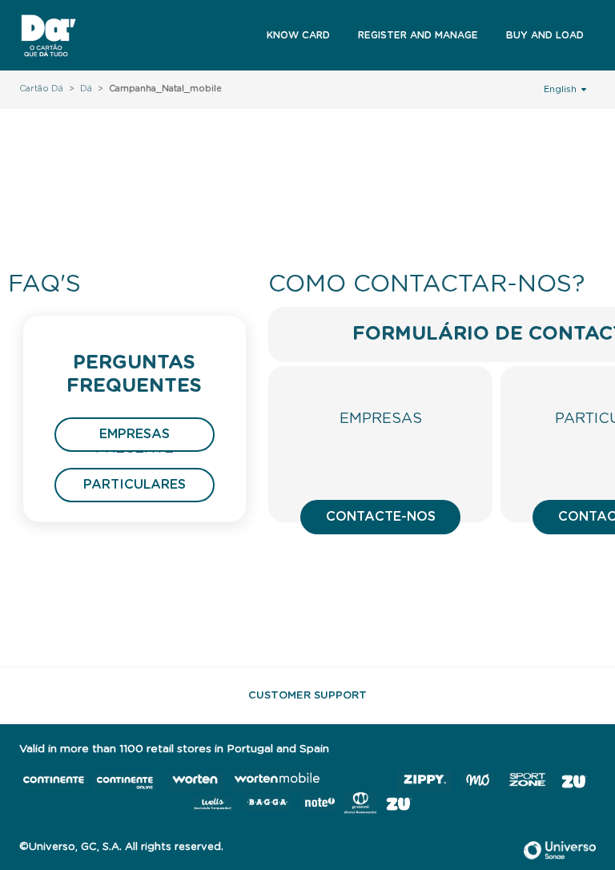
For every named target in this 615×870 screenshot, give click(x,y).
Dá (86, 88)
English (561, 89)
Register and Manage (418, 35)
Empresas (134, 434)
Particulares (134, 484)
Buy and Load (545, 35)
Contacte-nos (381, 516)
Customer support (307, 696)
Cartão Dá (41, 88)
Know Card (298, 35)
